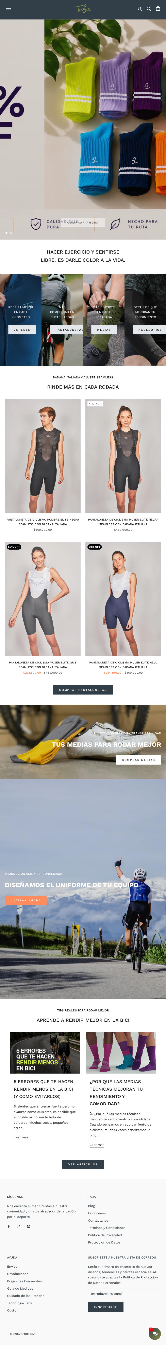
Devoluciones (17, 1274)
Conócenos (97, 1213)
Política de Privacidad (105, 1235)
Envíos (12, 1266)
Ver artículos (83, 1164)
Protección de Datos (104, 1242)
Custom (13, 1310)
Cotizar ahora (26, 900)
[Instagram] (18, 1226)
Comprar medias (138, 760)
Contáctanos (98, 1220)
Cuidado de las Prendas (25, 1296)
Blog (91, 1206)
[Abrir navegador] (8, 8)
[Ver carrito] (158, 8)
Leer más (21, 1137)
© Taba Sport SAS (23, 1333)
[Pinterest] (28, 1226)
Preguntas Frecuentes (24, 1281)
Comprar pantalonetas (83, 689)
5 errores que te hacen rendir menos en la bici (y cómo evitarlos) (43, 1089)
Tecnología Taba (19, 1303)
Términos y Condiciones (106, 1228)
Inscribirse (106, 1307)
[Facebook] (8, 1226)
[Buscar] (149, 8)
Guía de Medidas (20, 1288)
